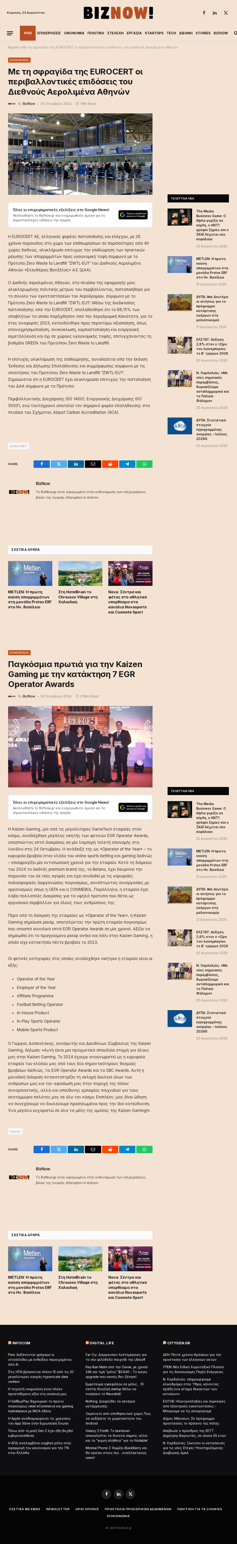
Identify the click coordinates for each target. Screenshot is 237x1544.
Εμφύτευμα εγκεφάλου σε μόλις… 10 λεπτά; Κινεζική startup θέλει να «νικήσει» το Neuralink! (115, 1389)
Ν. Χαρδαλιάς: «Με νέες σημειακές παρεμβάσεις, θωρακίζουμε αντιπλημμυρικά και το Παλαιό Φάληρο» (212, 387)
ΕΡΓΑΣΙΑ (134, 33)
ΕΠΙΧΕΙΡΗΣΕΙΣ (49, 33)
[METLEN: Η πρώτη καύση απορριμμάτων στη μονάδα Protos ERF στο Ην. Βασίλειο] (30, 573)
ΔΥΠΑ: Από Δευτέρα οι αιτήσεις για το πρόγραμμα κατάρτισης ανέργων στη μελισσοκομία (212, 308)
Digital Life (102, 1343)
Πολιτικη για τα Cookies (199, 1509)
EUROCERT (18, 446)
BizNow (29, 104)
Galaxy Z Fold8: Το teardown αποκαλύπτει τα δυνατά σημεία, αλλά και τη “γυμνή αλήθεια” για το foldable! (117, 1435)
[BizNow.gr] (118, 12)
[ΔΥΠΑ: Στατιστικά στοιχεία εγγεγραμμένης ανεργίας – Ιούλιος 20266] (180, 425)
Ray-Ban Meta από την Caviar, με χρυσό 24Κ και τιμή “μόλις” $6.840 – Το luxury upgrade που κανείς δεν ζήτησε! (117, 1372)
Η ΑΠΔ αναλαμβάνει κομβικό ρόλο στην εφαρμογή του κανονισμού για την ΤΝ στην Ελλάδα (39, 1448)
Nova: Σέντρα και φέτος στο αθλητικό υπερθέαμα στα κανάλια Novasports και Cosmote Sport (127, 602)
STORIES (203, 33)
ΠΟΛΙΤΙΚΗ (95, 33)
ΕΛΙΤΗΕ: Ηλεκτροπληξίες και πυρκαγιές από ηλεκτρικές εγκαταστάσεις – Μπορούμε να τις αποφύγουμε (194, 1406)
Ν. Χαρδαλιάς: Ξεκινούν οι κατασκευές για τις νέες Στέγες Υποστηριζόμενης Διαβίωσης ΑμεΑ (194, 1448)
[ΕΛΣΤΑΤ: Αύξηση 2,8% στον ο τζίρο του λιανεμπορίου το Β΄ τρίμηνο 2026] (180, 345)
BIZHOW (221, 33)
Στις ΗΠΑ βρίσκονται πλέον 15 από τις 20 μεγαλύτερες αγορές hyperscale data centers (41, 1377)
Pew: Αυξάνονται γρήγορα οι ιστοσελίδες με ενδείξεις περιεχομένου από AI (40, 1359)
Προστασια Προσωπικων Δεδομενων (138, 1509)
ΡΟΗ (28, 33)
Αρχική (13, 47)
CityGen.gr (178, 1343)
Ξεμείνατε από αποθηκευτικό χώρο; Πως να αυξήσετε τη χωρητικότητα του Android (118, 1418)
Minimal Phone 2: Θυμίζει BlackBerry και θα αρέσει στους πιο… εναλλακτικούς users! (116, 1453)
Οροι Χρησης (87, 1509)
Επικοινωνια (118, 1516)
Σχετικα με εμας (25, 1509)
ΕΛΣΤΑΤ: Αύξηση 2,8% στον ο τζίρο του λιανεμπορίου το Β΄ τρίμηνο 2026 (212, 346)
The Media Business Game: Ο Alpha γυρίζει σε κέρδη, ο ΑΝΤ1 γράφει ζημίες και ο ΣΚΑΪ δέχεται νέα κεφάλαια (212, 225)
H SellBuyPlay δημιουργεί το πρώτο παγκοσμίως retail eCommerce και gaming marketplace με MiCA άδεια (40, 1406)
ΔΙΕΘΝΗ (186, 33)
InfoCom (21, 1343)
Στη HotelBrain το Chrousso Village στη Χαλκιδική (78, 597)
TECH (171, 33)
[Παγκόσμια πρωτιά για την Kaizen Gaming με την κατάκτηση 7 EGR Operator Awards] (80, 746)
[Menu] (10, 33)
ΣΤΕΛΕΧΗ (115, 33)
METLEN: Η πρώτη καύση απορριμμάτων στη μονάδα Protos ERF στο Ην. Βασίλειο (30, 599)
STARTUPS (154, 33)
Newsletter (58, 1509)
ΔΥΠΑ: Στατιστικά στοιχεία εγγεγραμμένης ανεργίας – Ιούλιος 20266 (211, 429)
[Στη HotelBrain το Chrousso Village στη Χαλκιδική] (80, 573)
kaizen (15, 1131)
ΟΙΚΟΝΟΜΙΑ (74, 33)
